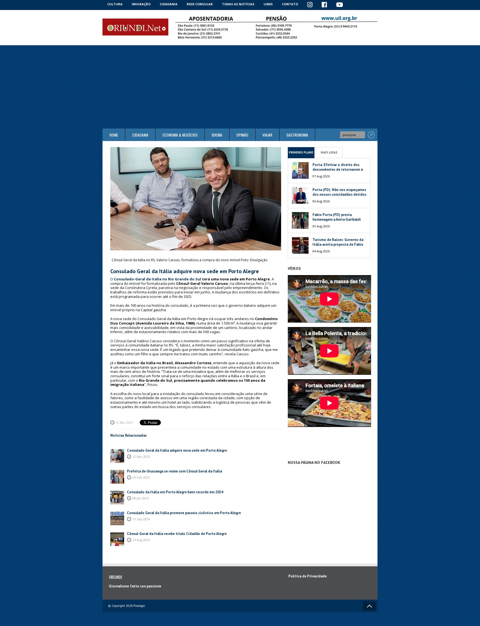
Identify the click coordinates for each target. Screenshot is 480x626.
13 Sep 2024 (141, 519)
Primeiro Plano (301, 152)
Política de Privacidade (307, 576)
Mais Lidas (329, 152)
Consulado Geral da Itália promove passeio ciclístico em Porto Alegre (184, 513)
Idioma (217, 135)
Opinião (242, 135)
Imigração (141, 4)
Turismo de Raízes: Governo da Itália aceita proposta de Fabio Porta (337, 244)
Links (268, 4)
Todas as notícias (238, 4)
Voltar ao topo (369, 606)
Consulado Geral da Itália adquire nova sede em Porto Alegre (177, 450)
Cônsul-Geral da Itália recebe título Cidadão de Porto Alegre (177, 533)
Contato (290, 4)
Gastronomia (297, 135)
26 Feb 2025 (141, 477)
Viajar (267, 135)
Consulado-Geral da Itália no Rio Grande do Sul (157, 278)
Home (113, 135)
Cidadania (169, 4)
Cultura (114, 4)
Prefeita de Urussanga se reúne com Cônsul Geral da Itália (174, 471)
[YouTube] (340, 5)
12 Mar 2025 (124, 422)
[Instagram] (310, 5)
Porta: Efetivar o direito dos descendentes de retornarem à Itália (337, 169)
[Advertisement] (240, 87)
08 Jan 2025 (140, 498)
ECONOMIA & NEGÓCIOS (180, 135)
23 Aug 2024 (141, 540)
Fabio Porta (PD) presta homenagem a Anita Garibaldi (336, 217)
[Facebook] (324, 5)
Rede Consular (200, 4)
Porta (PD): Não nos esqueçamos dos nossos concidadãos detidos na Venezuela (339, 194)
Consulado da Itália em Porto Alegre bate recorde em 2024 (175, 492)
